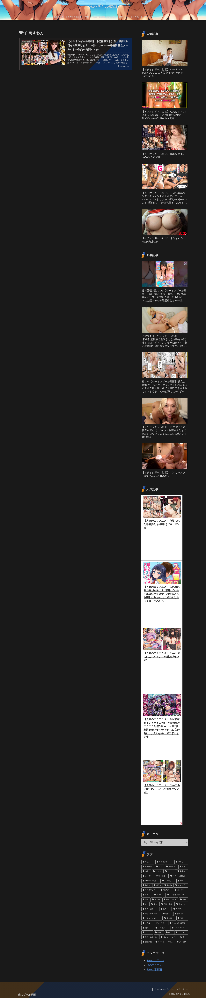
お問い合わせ (182, 989)
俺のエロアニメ (155, 960)
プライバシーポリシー (164, 989)
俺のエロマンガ (155, 965)
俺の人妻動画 (154, 969)
